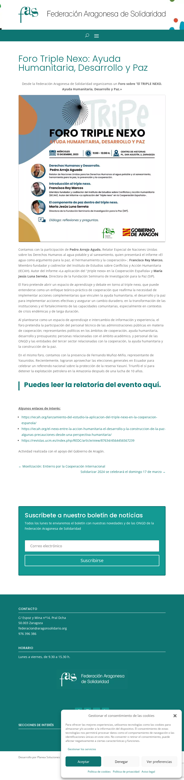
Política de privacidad (126, 771)
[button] (175, 716)
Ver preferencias (159, 761)
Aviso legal (148, 771)
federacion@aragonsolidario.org (42, 628)
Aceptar (83, 761)
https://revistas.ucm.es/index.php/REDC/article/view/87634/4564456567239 (78, 440)
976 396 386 (27, 634)
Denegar (121, 761)
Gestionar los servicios (82, 749)
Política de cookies (99, 771)
